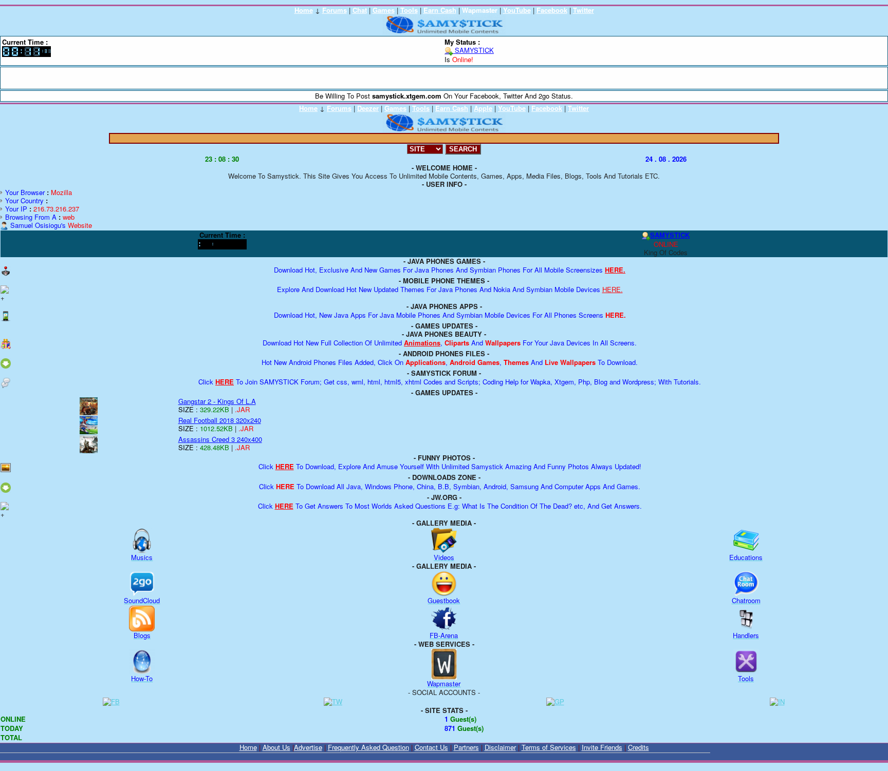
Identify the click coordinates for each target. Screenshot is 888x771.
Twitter (583, 10)
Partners (466, 747)
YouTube (517, 10)
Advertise (308, 747)
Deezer (368, 108)
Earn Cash (439, 10)
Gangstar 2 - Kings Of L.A (217, 401)
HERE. (615, 270)
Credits (638, 747)
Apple (483, 108)
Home (303, 10)
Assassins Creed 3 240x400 (220, 439)
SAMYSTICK (473, 50)
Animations (422, 343)
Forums (334, 10)
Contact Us (431, 747)
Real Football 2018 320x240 (219, 420)
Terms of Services (549, 747)
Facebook (551, 10)
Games (384, 10)
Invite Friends (602, 747)
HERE (224, 382)
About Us (276, 747)
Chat (360, 10)
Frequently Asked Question (368, 747)
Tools (409, 10)
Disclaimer (500, 747)
